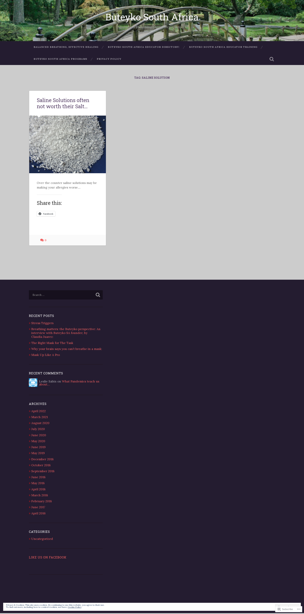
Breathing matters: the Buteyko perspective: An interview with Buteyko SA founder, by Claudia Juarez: (65, 333)
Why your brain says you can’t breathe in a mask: (66, 349)
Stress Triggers (42, 323)
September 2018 (43, 471)
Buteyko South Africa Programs (60, 58)
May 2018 (38, 483)
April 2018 (38, 489)
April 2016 (38, 513)
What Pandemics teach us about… (69, 382)
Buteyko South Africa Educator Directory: (144, 46)
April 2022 (38, 411)
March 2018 (39, 495)
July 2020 (38, 429)
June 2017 (38, 507)
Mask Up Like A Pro (45, 355)
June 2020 (38, 435)
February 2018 (41, 501)
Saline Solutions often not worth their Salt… (63, 103)
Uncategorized (42, 539)
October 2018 (41, 465)
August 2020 (40, 423)
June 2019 (38, 447)
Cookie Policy (74, 607)
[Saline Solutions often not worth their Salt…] (67, 144)
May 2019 (38, 453)
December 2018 (42, 459)
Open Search (271, 59)
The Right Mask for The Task (52, 343)
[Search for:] (66, 295)
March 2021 (39, 417)
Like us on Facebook (47, 557)
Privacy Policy (109, 58)
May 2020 (38, 441)
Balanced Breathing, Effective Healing (66, 46)
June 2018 (38, 477)
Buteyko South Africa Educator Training (223, 46)
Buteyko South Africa (152, 17)
